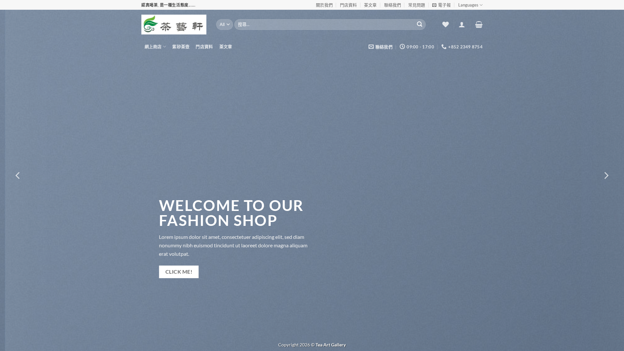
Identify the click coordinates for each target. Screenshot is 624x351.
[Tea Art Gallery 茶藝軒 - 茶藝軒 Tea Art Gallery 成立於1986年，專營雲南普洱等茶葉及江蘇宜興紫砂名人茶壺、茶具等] (173, 24)
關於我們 (324, 4)
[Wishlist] (445, 24)
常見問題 (416, 4)
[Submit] (419, 24)
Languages (468, 4)
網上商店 (153, 46)
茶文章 (370, 4)
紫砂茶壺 (180, 46)
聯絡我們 (392, 4)
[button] (441, 5)
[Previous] (18, 175)
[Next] (606, 175)
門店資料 (348, 4)
